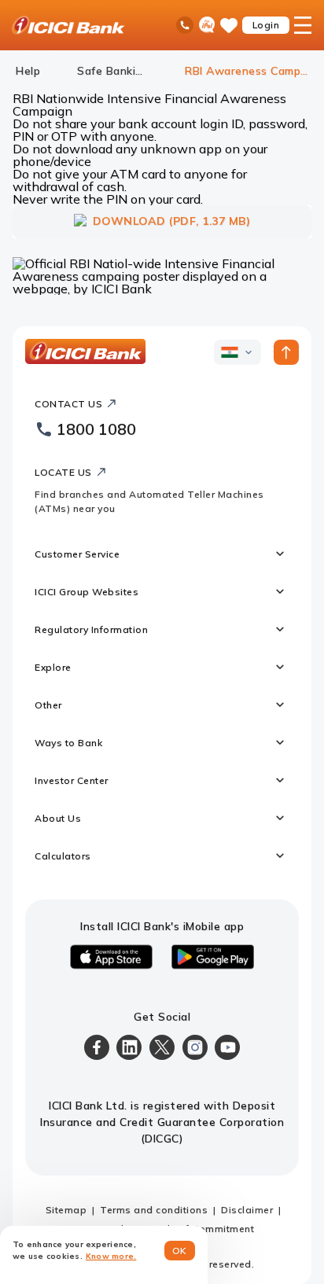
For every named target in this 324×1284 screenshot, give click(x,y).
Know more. (111, 1256)
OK (179, 1250)
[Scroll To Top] (286, 352)
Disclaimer (247, 1210)
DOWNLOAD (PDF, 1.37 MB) (172, 221)
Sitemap (66, 1210)
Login (266, 25)
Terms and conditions (154, 1210)
